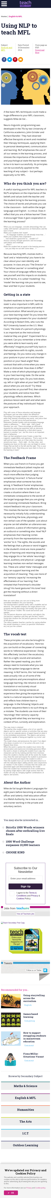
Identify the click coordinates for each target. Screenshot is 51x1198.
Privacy (29, 1188)
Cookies (20, 898)
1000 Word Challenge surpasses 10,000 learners (23, 843)
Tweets (8, 963)
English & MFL (15, 16)
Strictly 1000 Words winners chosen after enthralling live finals (25, 831)
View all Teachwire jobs (25, 914)
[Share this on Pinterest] (15, 59)
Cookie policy (40, 1188)
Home (4, 16)
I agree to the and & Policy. (28, 896)
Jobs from (10, 908)
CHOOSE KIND (15, 852)
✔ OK (11, 1193)
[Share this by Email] (20, 59)
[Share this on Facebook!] (4, 59)
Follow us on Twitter (33, 970)
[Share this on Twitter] (9, 59)
